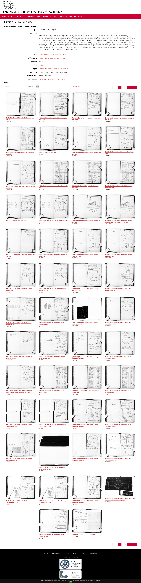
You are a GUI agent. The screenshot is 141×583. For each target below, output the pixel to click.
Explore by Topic (29, 16)
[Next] (125, 87)
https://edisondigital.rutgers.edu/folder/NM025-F (53, 54)
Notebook (42, 65)
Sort (37, 86)
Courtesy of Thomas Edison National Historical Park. (54, 68)
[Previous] (122, 87)
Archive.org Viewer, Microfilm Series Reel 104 (52, 79)
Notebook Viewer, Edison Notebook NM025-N (52, 58)
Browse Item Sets (7, 16)
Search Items (19, 16)
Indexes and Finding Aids (43, 16)
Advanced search (76, 86)
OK (71, 582)
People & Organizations (60, 16)
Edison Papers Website (75, 16)
